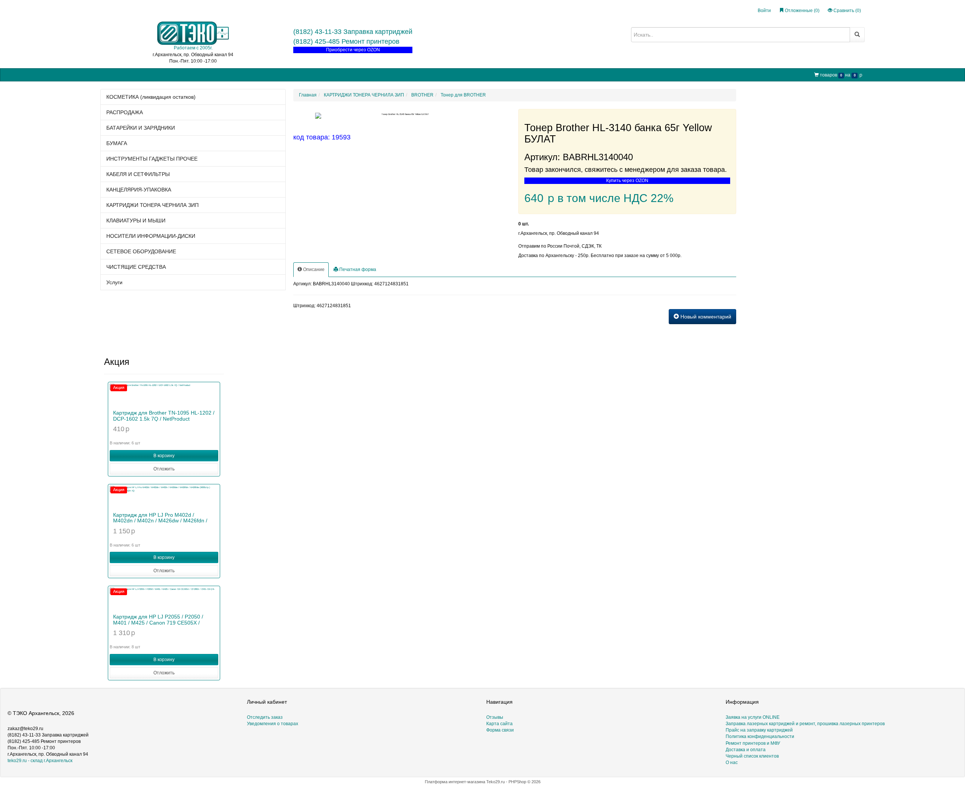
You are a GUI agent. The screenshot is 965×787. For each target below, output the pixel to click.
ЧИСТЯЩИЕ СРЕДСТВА (136, 267)
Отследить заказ (265, 717)
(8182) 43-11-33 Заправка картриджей (352, 31)
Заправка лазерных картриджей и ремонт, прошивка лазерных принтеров (805, 723)
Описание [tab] (313, 269)
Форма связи (500, 730)
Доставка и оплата (746, 749)
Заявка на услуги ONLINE (168, 74)
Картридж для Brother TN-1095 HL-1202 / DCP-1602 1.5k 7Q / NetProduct (163, 415)
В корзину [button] (164, 455)
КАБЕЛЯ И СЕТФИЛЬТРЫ (138, 174)
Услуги (114, 282)
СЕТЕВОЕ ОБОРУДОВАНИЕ (141, 251)
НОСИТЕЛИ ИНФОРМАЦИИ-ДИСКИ (150, 236)
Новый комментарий (705, 317)
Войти (764, 10)
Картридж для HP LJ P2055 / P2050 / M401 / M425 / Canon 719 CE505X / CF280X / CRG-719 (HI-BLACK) (158, 622)
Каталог (124, 74)
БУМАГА (116, 143)
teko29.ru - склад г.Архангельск (40, 760)
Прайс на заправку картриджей (236, 74)
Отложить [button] (164, 469)
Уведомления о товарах (272, 723)
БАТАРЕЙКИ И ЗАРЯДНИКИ (140, 128)
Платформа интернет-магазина (455, 781)
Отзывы (494, 717)
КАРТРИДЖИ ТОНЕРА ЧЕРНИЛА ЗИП (152, 205)
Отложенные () (801, 10)
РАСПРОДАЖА (124, 112)
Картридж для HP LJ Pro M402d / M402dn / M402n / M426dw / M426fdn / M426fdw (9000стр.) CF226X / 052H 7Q (161, 521)
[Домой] (107, 75)
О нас (345, 74)
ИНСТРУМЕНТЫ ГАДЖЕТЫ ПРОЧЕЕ (152, 159)
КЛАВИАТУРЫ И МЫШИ (135, 220)
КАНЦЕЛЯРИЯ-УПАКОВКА (138, 190)
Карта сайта (499, 723)
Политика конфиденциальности (760, 736)
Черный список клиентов (752, 756)
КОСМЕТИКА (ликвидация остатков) (151, 97)
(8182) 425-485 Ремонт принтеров (346, 41)
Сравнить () (846, 10)
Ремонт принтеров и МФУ (304, 74)
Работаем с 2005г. (193, 48)
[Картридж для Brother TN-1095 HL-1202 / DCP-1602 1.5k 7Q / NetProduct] (164, 395)
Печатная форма (357, 269)
